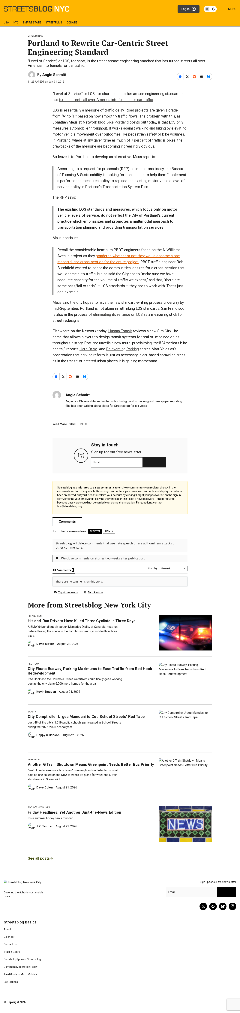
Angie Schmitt (54, 74)
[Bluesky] (222, 906)
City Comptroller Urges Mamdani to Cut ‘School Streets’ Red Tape (86, 716)
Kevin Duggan (46, 691)
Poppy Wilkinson (47, 735)
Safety (32, 712)
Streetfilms (53, 22)
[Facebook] (213, 906)
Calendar (9, 936)
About (7, 929)
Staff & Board (12, 951)
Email (97, 462)
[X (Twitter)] (203, 906)
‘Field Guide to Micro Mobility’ (21, 974)
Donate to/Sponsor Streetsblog (22, 959)
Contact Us (10, 944)
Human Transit (120, 331)
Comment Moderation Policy (21, 966)
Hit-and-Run (35, 616)
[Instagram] (232, 906)
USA (6, 22)
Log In (185, 9)
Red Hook (33, 664)
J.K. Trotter (44, 826)
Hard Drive (88, 349)
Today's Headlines (39, 807)
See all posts (39, 858)
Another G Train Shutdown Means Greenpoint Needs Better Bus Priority (91, 764)
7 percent (139, 140)
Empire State (32, 22)
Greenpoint (35, 759)
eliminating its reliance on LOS (118, 314)
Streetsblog (36, 36)
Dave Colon (44, 787)
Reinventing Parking (122, 349)
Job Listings (11, 981)
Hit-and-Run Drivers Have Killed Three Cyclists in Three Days (82, 621)
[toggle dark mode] (210, 9)
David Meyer (45, 644)
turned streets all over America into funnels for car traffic (106, 99)
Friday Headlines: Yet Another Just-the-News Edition (74, 812)
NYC (16, 22)
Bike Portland (117, 122)
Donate (72, 22)
